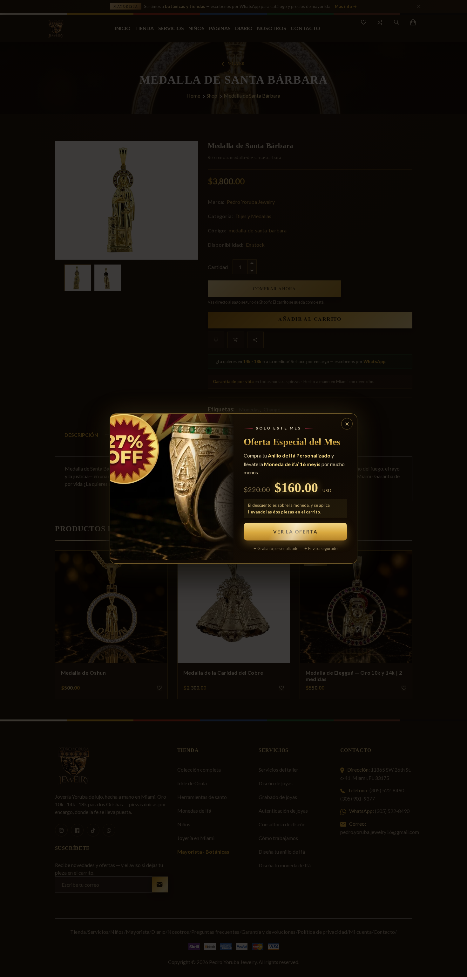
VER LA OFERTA (295, 531)
